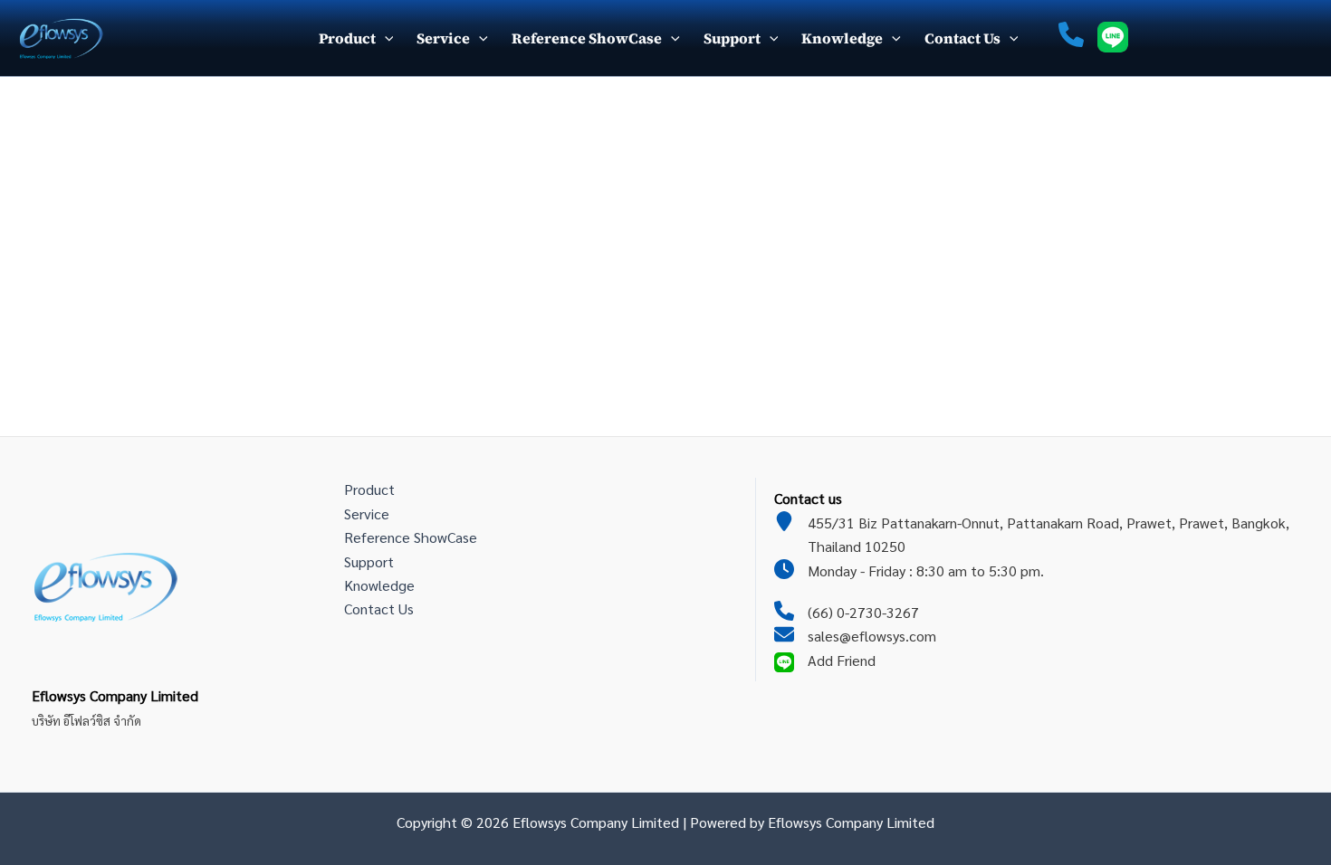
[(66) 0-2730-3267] (846, 612)
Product (347, 38)
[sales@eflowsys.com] (855, 636)
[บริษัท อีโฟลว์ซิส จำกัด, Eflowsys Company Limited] (109, 583)
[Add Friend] (825, 660)
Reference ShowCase (587, 38)
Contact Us (962, 38)
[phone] (1071, 37)
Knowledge (842, 38)
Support (732, 38)
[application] (385, 38)
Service (443, 38)
